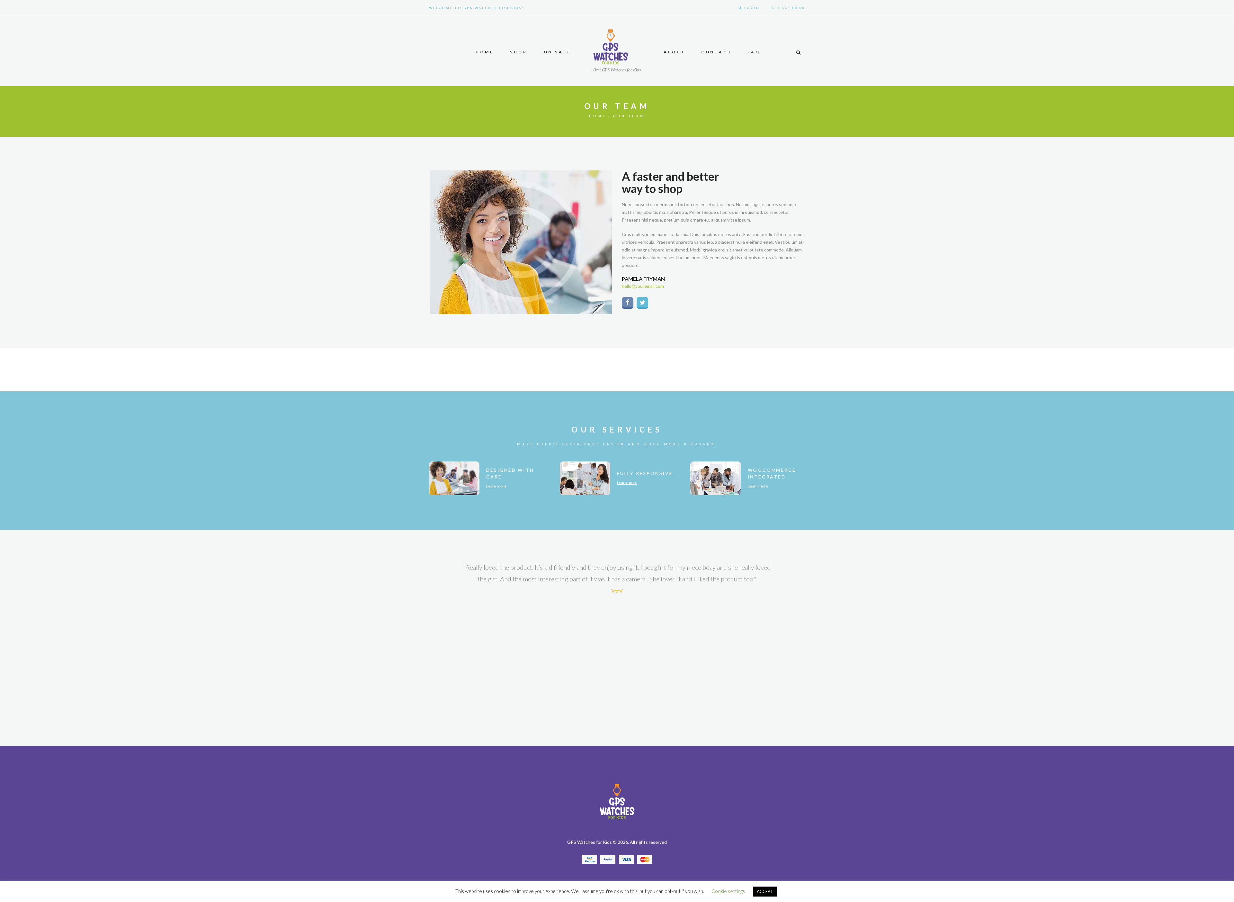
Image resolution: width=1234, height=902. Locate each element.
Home (598, 116)
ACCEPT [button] (765, 891)
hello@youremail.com (643, 286)
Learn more (496, 486)
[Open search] (798, 52)
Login (752, 8)
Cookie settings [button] (728, 891)
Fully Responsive (645, 473)
